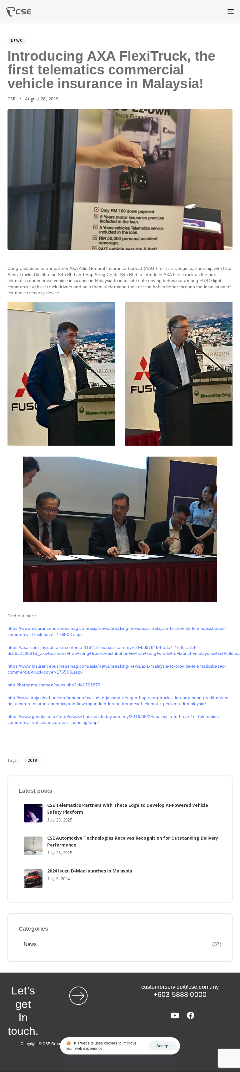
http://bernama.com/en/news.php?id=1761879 (54, 684)
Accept (163, 1045)
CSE (11, 99)
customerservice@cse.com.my (180, 987)
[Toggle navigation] (196, 11)
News (16, 40)
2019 (32, 760)
